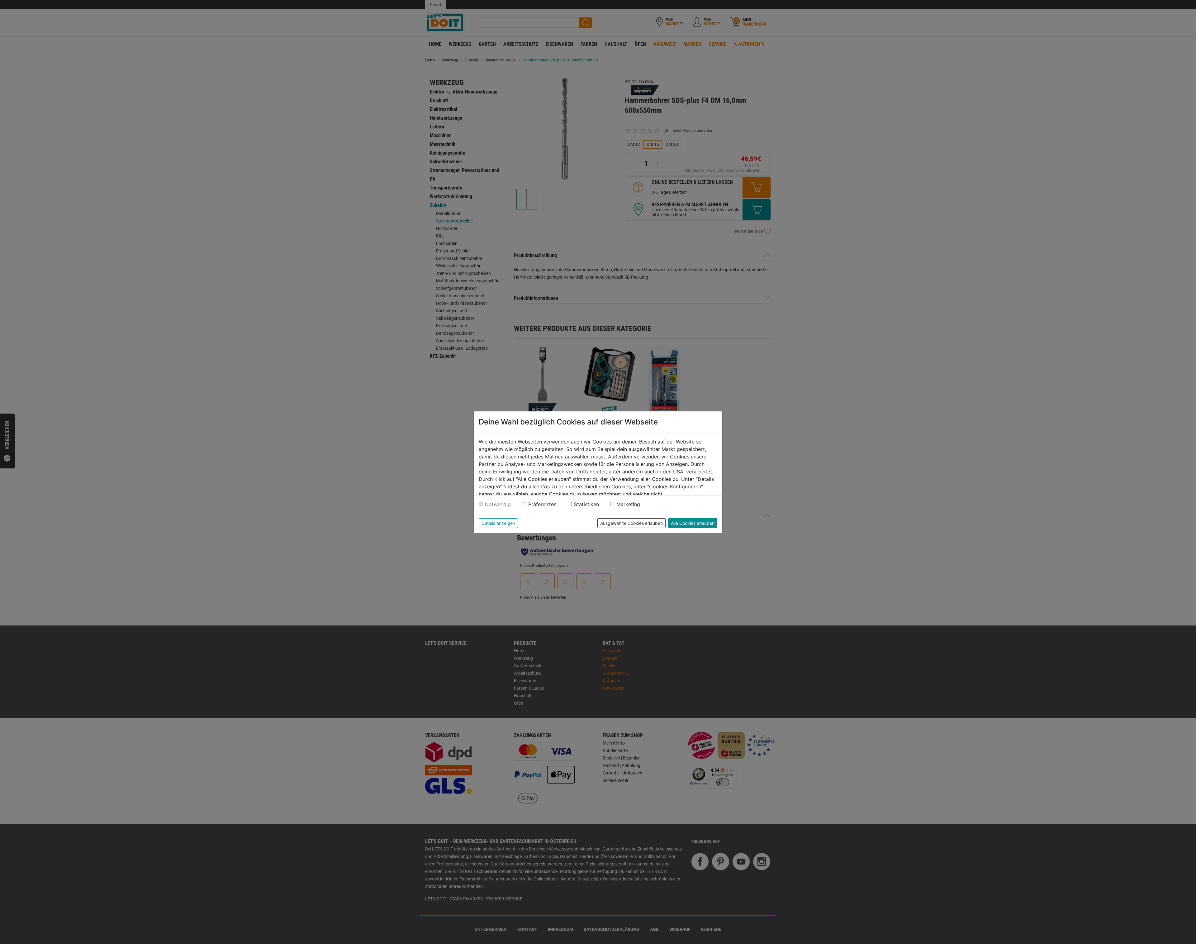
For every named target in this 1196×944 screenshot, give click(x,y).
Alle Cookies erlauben (692, 523)
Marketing (628, 504)
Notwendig (498, 504)
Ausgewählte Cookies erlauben (631, 523)
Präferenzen (542, 504)
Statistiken (586, 504)
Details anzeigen (498, 523)
